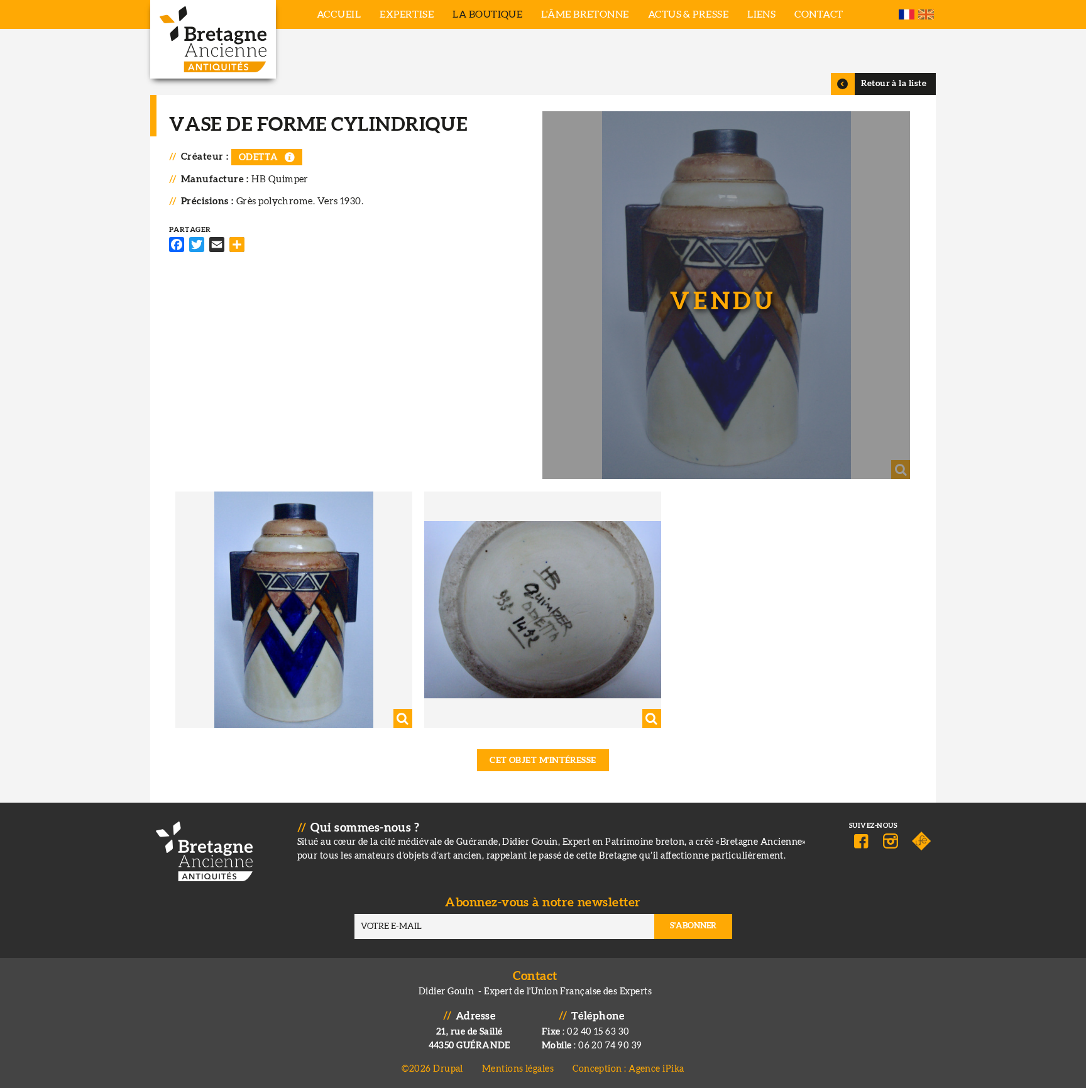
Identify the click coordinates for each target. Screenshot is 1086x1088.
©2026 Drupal (432, 1069)
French (906, 14)
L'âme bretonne (584, 14)
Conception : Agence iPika (628, 1069)
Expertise (407, 14)
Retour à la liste (893, 83)
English (926, 14)
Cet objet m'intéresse (543, 760)
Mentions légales (518, 1069)
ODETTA (258, 157)
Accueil (339, 14)
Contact (818, 14)
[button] (726, 295)
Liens (761, 14)
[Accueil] (213, 39)
